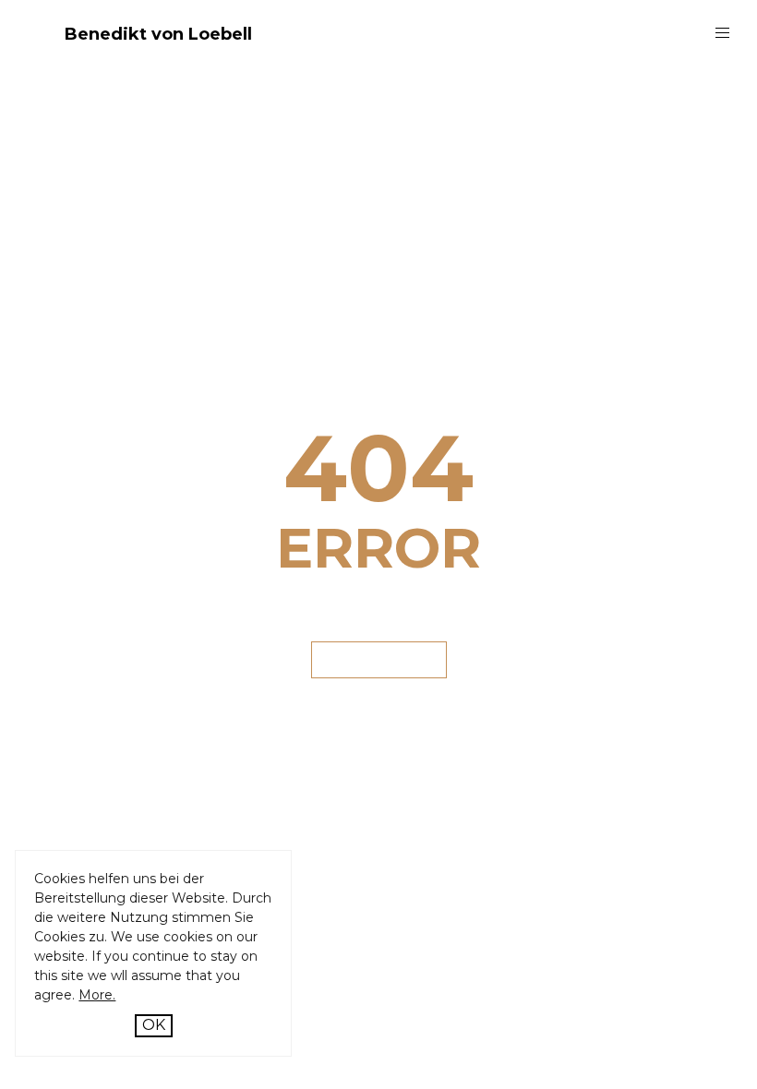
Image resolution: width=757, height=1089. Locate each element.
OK (153, 1025)
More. (96, 995)
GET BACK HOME (378, 659)
